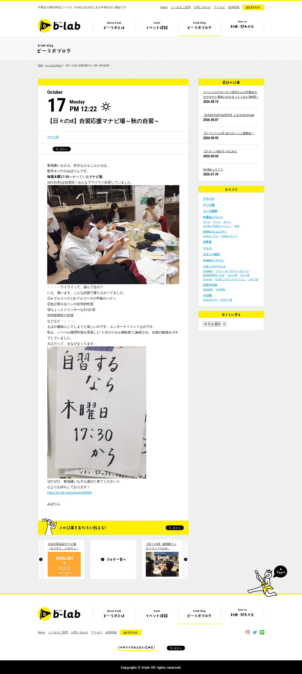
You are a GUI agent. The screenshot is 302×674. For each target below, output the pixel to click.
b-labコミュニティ (215, 231)
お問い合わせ (202, 7)
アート (216, 222)
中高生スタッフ (229, 236)
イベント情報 (157, 27)
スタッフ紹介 (211, 254)
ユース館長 (210, 211)
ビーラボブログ (199, 27)
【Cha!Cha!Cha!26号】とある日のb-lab (228, 115)
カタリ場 (253, 279)
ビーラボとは (114, 27)
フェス (207, 248)
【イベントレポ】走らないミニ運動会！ (228, 133)
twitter (255, 632)
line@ (262, 632)
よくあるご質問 (181, 7)
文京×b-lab (210, 285)
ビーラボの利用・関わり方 (242, 27)
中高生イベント (213, 217)
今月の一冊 (226, 300)
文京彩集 (220, 289)
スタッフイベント (214, 266)
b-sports (207, 279)
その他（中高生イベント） (217, 226)
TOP (40, 65)
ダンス (227, 222)
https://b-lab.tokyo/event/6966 (69, 493)
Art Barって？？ (213, 169)
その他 (207, 295)
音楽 (237, 226)
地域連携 (208, 289)
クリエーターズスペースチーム (232, 271)
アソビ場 (208, 205)
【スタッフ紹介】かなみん (220, 151)
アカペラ (208, 198)
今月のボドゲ (210, 300)
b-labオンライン (213, 260)
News (164, 7)
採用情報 (233, 7)
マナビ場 (53, 137)
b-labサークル (210, 236)
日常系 (207, 242)
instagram (247, 632)
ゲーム (206, 222)
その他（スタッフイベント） (230, 279)
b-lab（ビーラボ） (59, 26)
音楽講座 (208, 271)
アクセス (219, 7)
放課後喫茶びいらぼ (213, 275)
